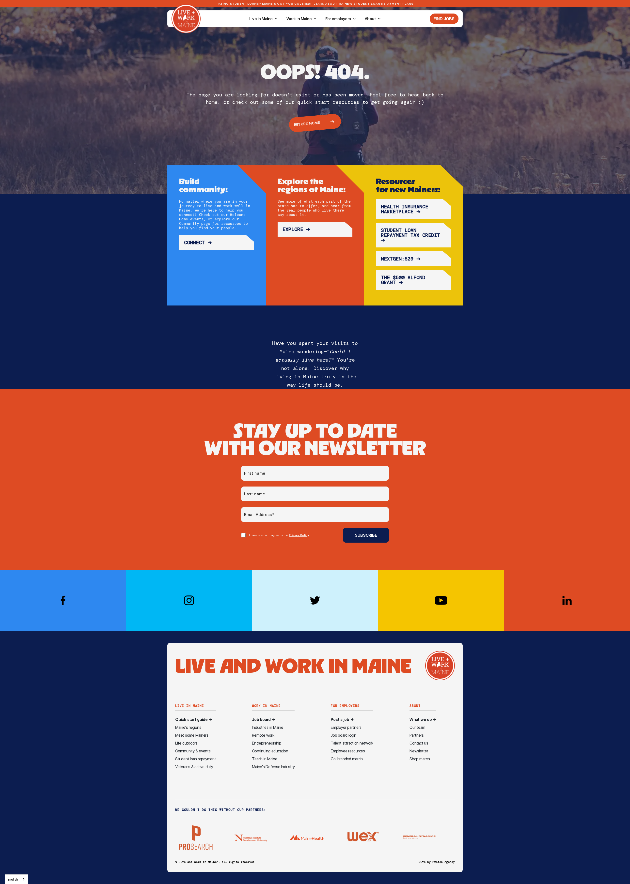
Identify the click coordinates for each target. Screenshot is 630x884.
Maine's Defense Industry (273, 766)
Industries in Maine (267, 727)
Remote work (263, 735)
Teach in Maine (264, 759)
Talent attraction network (352, 743)
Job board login (343, 735)
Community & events (193, 751)
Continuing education (270, 751)
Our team (417, 727)
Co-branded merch (346, 759)
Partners (417, 735)
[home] (186, 18)
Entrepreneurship (266, 743)
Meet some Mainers (191, 735)
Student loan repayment (195, 759)
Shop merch (420, 759)
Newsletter (419, 751)
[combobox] (16, 879)
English (13, 879)
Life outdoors (186, 743)
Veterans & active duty (194, 766)
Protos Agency (443, 862)
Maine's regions (188, 727)
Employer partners (346, 727)
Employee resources (348, 751)
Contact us (419, 743)
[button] (263, 19)
